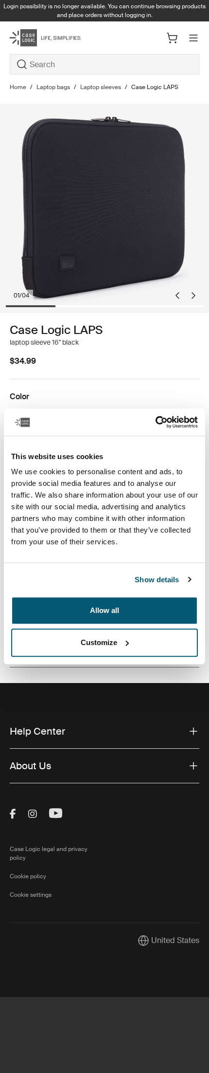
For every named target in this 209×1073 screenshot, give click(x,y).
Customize (99, 642)
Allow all (104, 610)
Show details (157, 579)
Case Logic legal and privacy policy (48, 853)
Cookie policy (28, 876)
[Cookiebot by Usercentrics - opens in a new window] (155, 422)
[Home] (41, 37)
